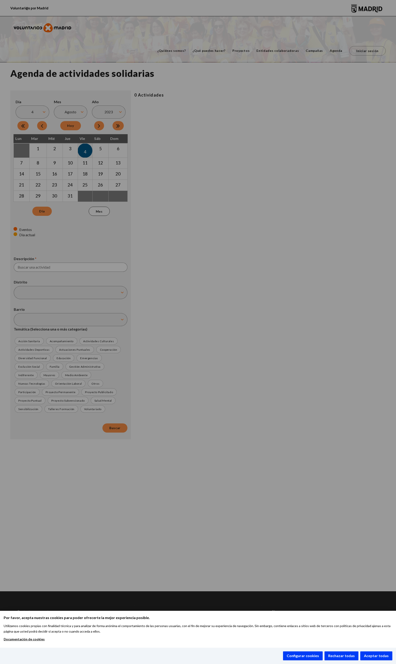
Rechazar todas (341, 655)
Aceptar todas (376, 655)
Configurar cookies (303, 655)
